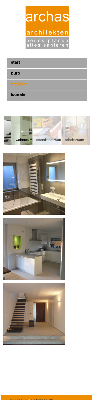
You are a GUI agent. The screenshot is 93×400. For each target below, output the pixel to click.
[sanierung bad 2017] (34, 184)
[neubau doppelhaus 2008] (34, 314)
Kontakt (18, 95)
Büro (15, 73)
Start (15, 62)
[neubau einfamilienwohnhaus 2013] (34, 249)
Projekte (19, 84)
